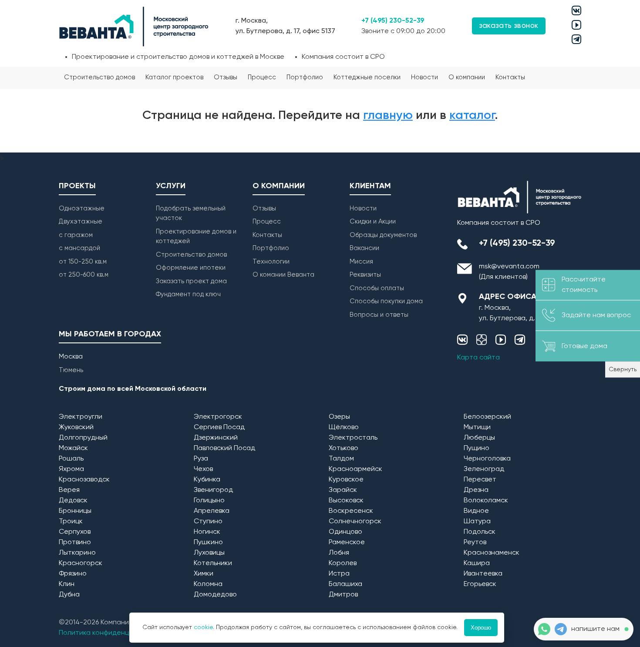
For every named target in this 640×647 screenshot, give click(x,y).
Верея (69, 490)
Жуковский (76, 427)
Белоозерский (487, 416)
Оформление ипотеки (191, 267)
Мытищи (477, 427)
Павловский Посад (224, 448)
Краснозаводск (84, 479)
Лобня (339, 552)
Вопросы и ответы (379, 315)
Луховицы (209, 552)
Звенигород (213, 490)
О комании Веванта (283, 274)
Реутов (475, 542)
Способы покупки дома (386, 301)
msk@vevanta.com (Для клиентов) (509, 272)
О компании (466, 77)
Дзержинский (216, 437)
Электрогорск (218, 416)
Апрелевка (211, 511)
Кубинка (207, 479)
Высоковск (346, 500)
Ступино (208, 521)
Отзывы (225, 77)
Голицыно (209, 500)
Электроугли (80, 416)
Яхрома (71, 469)
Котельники (213, 563)
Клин (66, 584)
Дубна (69, 594)
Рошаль (71, 458)
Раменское (347, 542)
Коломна (208, 584)
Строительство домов (99, 77)
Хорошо (481, 627)
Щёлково (344, 427)
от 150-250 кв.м (83, 261)
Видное (476, 511)
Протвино (75, 542)
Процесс (262, 77)
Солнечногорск (355, 521)
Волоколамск (486, 500)
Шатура (477, 521)
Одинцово (345, 531)
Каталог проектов (174, 77)
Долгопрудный (83, 437)
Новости (424, 77)
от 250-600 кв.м (83, 274)
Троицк (71, 521)
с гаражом (76, 235)
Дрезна (476, 490)
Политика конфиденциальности (111, 633)
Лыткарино (77, 552)
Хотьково (343, 448)
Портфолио (304, 77)
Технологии (271, 261)
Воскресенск (351, 511)
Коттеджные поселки (367, 77)
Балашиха (345, 584)
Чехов (203, 469)
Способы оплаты (377, 288)
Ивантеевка (483, 573)
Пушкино (208, 542)
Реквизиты (365, 274)
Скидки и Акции (373, 221)
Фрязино (73, 573)
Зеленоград (484, 469)
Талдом (341, 458)
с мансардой (79, 248)
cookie (203, 627)
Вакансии (364, 248)
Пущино (476, 448)
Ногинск (207, 531)
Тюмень (71, 370)
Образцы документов (383, 235)
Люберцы (479, 437)
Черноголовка (487, 458)
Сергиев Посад (219, 427)
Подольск (479, 531)
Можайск (73, 448)
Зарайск (343, 490)
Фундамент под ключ (188, 294)
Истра (339, 573)
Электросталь (353, 437)
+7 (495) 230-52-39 (392, 20)
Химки (203, 573)
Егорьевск (480, 584)
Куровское (346, 479)
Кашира (477, 563)
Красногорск (80, 563)
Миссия (361, 261)
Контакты (510, 77)
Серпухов (75, 531)
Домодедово (215, 594)
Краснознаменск (491, 552)
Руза (201, 458)
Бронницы (75, 511)
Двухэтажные (80, 221)
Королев (343, 563)
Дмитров (343, 594)
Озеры (339, 416)
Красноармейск (355, 469)
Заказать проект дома (191, 281)
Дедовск (73, 500)
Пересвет (480, 479)
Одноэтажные (81, 208)
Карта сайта (478, 357)
